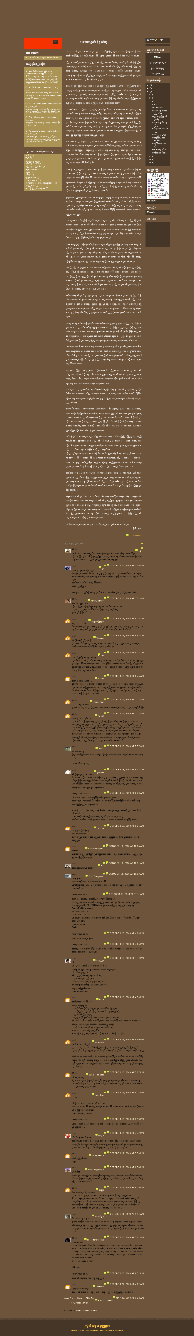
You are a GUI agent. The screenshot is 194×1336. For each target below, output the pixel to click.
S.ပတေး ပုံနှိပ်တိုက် (43, 71)
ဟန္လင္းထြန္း (97, 621)
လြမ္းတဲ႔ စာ (31, 180)
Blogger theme (77, 1330)
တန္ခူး (101, 1190)
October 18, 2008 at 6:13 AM (127, 653)
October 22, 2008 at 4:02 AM (127, 1284)
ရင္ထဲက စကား (31, 177)
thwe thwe (99, 1095)
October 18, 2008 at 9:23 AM (127, 793)
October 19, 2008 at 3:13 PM (127, 1119)
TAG (27, 158)
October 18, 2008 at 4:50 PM (127, 997)
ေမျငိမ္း (99, 1216)
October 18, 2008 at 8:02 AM (127, 770)
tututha (101, 678)
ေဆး (154, 104)
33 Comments (135, 536)
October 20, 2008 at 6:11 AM (127, 1214)
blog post (29, 120)
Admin (37, 87)
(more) (55, 82)
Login (160, 40)
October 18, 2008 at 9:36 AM (127, 826)
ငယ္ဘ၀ (27, 172)
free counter (152, 201)
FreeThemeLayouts (115, 1330)
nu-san (101, 716)
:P (102, 865)
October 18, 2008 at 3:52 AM (127, 598)
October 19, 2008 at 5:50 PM (127, 1153)
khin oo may (98, 702)
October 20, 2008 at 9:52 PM (127, 1273)
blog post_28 (31, 133)
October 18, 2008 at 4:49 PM (127, 958)
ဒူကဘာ (100, 772)
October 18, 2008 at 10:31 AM (126, 863)
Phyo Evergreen (96, 876)
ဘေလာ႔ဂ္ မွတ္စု (159, 134)
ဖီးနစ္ (101, 1000)
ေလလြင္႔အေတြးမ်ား (35, 188)
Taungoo (100, 638)
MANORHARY (97, 601)
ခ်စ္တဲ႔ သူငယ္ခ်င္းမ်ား (33, 166)
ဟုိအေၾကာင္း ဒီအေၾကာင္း (39, 183)
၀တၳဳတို (28, 155)
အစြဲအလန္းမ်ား (159, 149)
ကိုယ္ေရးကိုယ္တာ (32, 161)
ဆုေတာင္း (157, 107)
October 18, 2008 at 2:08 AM (127, 565)
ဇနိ (139, 551)
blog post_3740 (45, 74)
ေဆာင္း (99, 1042)
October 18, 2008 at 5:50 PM (127, 1039)
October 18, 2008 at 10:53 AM (126, 874)
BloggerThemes (92, 1330)
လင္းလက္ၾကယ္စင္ (96, 1170)
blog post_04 (31, 106)
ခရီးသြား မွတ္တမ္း (33, 164)
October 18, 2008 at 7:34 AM (127, 713)
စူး (103, 568)
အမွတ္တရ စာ (30, 185)
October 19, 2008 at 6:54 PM (127, 1167)
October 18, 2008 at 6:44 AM (127, 676)
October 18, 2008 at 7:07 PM (127, 1072)
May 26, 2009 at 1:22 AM (130, 1298)
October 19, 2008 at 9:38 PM (127, 1187)
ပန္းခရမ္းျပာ (95, 848)
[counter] (151, 212)
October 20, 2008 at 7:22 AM (127, 1237)
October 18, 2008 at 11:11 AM (126, 894)
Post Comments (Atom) (86, 1310)
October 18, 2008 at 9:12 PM (127, 1092)
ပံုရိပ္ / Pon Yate (96, 1075)
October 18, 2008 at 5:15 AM (127, 618)
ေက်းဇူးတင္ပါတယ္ (160, 153)
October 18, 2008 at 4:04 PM (127, 933)
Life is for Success (95, 1240)
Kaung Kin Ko (98, 1156)
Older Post (90, 1298)
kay (102, 655)
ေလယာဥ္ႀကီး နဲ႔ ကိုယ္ (93, 41)
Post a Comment (105, 1300)
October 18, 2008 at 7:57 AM (127, 746)
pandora (100, 828)
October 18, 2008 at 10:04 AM (126, 846)
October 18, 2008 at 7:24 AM (127, 699)
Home (79, 1298)
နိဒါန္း (28, 175)
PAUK (101, 749)
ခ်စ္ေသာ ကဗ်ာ (32, 169)
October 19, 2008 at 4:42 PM (127, 1133)
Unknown (100, 1286)
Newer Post (69, 1298)
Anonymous (40, 117)
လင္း (101, 1135)
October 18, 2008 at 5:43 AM (127, 635)
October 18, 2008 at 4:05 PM (127, 944)
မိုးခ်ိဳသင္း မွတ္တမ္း (98, 1325)
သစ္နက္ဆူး (100, 960)
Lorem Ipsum (41, 103)
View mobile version (79, 1303)
